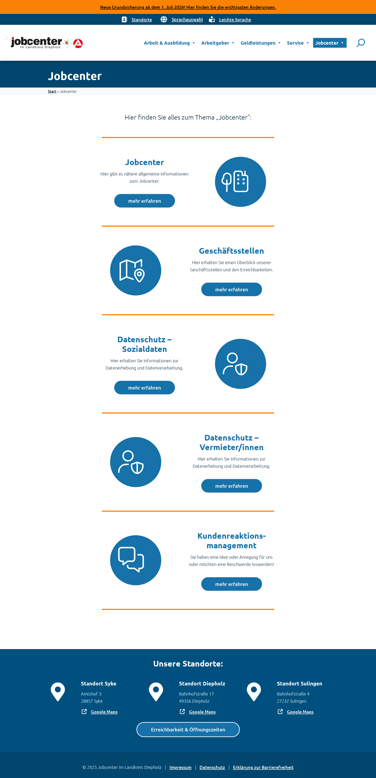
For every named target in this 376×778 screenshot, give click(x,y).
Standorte (142, 19)
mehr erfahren (144, 201)
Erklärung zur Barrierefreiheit (263, 767)
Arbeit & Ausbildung (167, 43)
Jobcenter (326, 43)
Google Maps (104, 711)
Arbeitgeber (215, 43)
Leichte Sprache (235, 19)
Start (52, 91)
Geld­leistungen (258, 43)
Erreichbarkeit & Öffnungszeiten (188, 729)
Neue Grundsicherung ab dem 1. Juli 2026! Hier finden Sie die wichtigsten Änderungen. (188, 7)
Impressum (180, 767)
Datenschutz (212, 767)
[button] (181, 19)
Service (295, 43)
